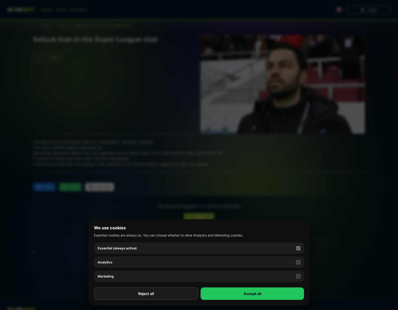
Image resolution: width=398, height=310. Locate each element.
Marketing (106, 276)
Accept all (252, 293)
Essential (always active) (117, 248)
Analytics (105, 262)
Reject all (146, 293)
